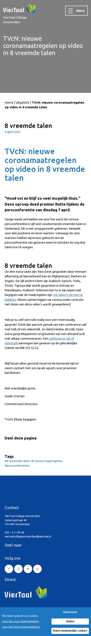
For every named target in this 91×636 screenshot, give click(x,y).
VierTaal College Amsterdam (15, 20)
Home (9, 102)
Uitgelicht (22, 102)
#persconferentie (17, 465)
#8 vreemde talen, (18, 461)
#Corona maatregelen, (47, 461)
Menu (80, 10)
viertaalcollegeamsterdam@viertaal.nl (28, 536)
